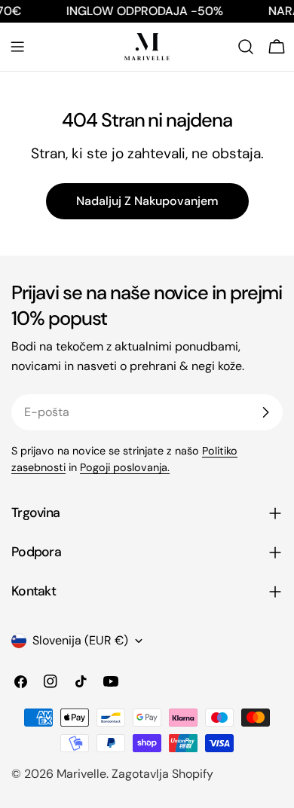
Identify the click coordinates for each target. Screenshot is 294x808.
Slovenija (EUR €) (80, 640)
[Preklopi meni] (17, 47)
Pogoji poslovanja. (125, 467)
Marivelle (81, 774)
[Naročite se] (265, 412)
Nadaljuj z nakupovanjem (147, 201)
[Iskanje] (246, 47)
